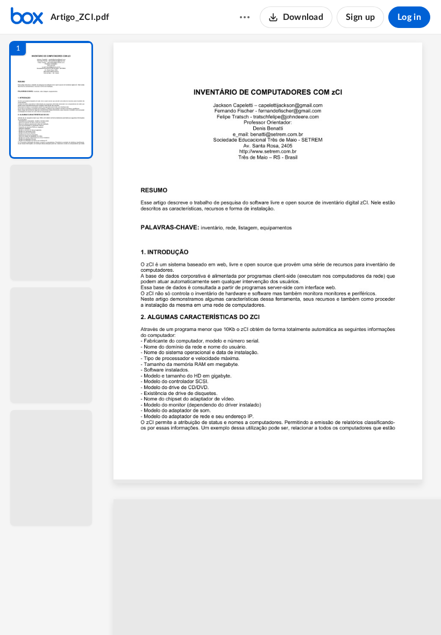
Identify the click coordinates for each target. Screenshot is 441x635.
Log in (409, 17)
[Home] (27, 17)
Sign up (360, 17)
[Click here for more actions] (244, 17)
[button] (51, 100)
